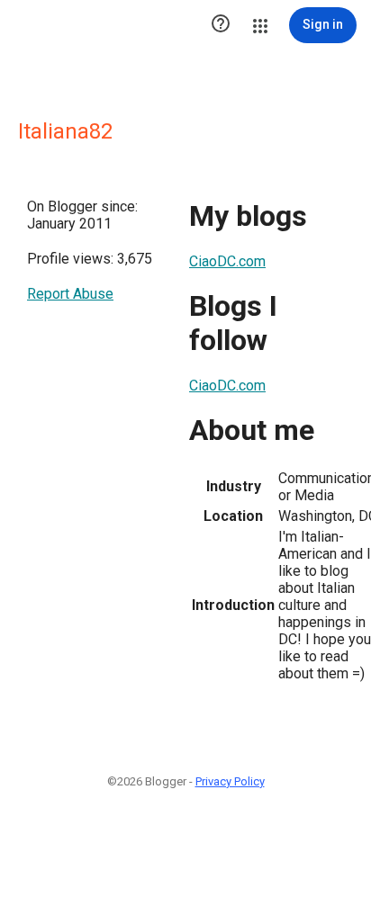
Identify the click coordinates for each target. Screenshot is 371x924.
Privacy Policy (230, 781)
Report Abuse (70, 293)
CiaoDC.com (227, 261)
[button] (220, 25)
